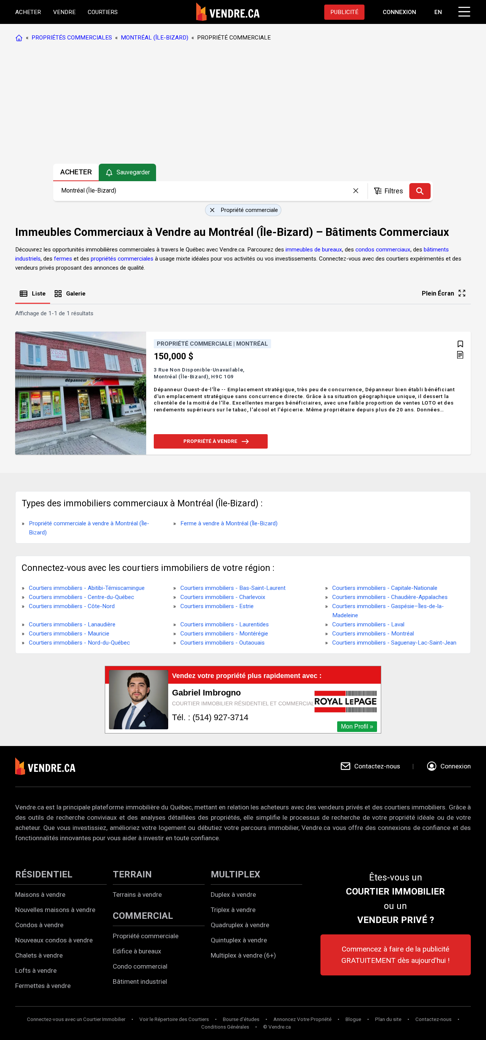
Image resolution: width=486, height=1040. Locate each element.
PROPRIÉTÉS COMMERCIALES (72, 37)
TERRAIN (132, 874)
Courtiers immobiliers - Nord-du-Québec (79, 642)
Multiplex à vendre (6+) (243, 955)
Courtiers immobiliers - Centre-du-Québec (81, 597)
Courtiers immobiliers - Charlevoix (222, 597)
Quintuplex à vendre (239, 940)
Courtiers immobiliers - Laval (368, 624)
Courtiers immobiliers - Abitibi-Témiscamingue (87, 588)
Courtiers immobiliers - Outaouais (222, 642)
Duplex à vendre (233, 894)
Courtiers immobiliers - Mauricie (69, 633)
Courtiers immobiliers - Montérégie (224, 633)
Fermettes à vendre (43, 985)
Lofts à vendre (36, 970)
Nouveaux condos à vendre (54, 940)
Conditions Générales (225, 1027)
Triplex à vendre (233, 910)
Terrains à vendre (137, 894)
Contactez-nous (433, 1019)
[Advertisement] (242, 104)
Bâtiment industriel (140, 981)
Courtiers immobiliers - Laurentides (224, 624)
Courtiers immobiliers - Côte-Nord (72, 606)
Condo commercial (140, 966)
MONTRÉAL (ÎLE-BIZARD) (154, 37)
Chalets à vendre (39, 955)
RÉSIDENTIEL (44, 874)
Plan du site (388, 1019)
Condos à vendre (39, 925)
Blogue (353, 1019)
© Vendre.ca (277, 1027)
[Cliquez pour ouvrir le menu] (463, 10)
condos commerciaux (382, 249)
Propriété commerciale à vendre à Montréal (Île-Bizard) (89, 528)
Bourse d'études (241, 1019)
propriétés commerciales (122, 258)
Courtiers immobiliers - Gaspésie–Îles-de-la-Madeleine (388, 611)
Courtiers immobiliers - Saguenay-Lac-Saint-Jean (394, 642)
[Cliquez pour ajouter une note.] (460, 355)
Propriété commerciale (145, 936)
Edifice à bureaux (137, 951)
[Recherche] (420, 191)
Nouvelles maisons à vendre (55, 910)
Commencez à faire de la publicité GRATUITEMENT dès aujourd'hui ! (395, 955)
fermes (63, 258)
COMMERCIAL (143, 916)
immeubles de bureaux (314, 249)
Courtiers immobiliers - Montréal (373, 633)
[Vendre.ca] (50, 766)
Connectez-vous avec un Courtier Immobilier (76, 1019)
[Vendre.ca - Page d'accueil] (20, 37)
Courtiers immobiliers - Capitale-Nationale (384, 588)
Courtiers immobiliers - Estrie (217, 606)
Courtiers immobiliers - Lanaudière (72, 624)
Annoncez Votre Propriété (302, 1019)
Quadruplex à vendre (240, 925)
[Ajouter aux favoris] (460, 344)
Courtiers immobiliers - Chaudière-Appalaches (390, 597)
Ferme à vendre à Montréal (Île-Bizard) (229, 523)
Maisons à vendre (40, 894)
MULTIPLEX (235, 874)
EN (438, 12)
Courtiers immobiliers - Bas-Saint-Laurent (233, 588)
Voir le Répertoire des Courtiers (174, 1019)
